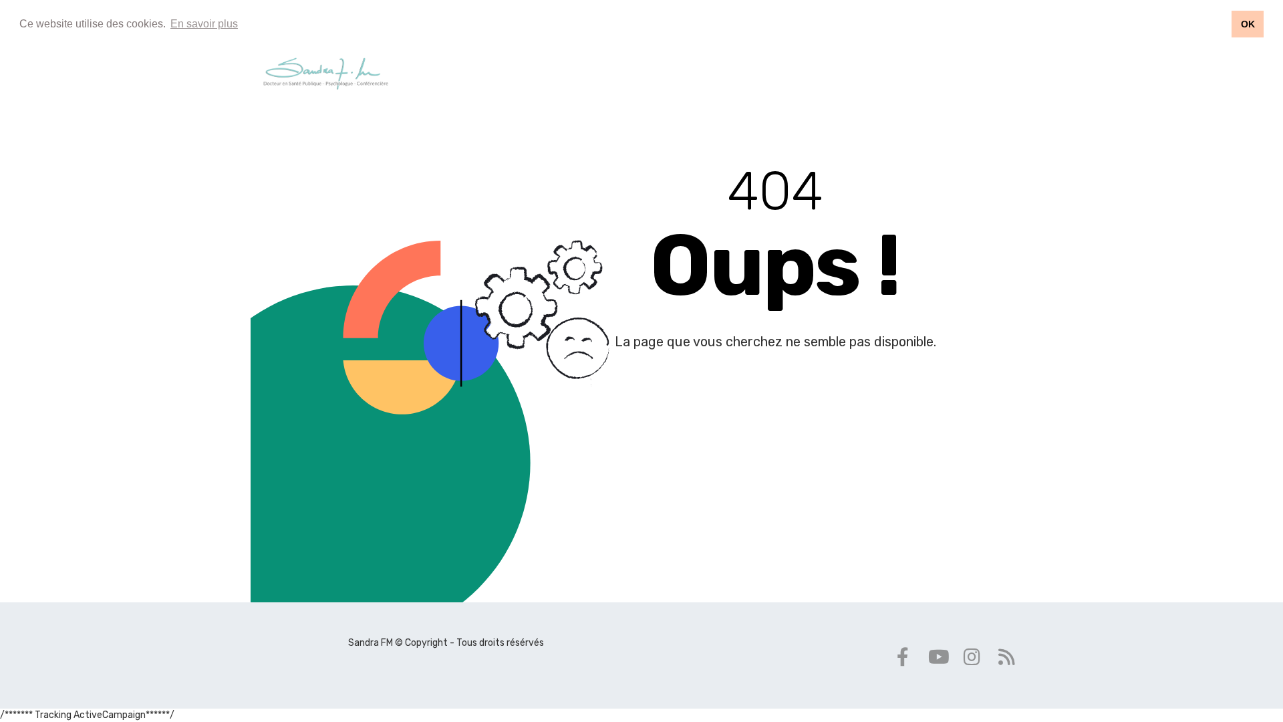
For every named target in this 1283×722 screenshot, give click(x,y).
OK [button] (1248, 24)
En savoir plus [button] (204, 23)
